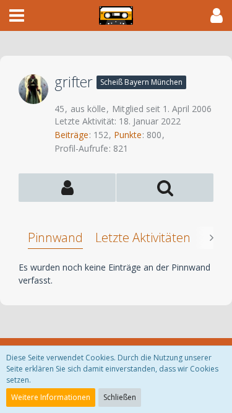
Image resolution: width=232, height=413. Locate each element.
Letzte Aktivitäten (143, 237)
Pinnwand (55, 237)
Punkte (128, 135)
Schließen (119, 397)
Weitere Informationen (50, 397)
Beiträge (71, 135)
